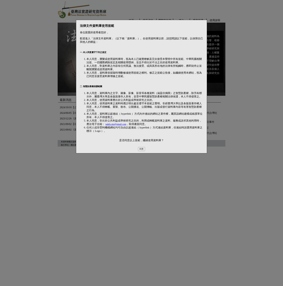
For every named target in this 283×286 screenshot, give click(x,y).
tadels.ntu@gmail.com (115, 124)
